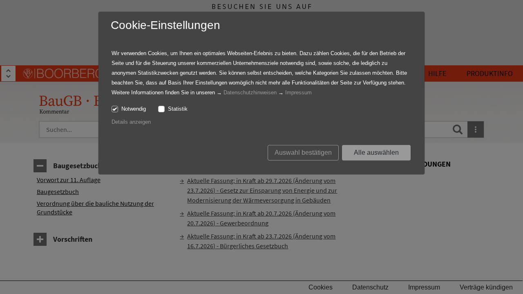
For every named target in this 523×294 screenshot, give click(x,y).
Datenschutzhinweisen (250, 92)
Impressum (298, 92)
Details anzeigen (131, 122)
